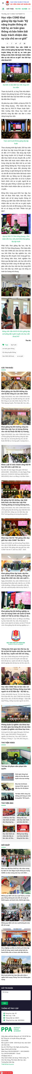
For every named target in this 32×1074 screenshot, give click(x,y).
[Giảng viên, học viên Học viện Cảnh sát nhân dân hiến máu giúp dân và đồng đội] (23, 812)
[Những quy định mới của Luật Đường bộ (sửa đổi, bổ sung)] (16, 912)
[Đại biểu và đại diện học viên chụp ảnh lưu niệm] (16, 73)
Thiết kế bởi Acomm (7, 1064)
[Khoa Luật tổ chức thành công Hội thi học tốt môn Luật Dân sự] (16, 454)
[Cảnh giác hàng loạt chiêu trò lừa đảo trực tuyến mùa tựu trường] (7, 777)
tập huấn (14, 345)
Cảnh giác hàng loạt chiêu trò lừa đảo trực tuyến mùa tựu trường (22, 776)
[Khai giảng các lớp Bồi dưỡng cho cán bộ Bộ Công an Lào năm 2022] (16, 380)
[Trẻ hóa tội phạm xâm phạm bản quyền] (16, 755)
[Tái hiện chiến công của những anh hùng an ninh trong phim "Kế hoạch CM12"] (7, 796)
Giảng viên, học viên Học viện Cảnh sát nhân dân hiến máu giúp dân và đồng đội (23, 822)
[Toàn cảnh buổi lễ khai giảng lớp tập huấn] (16, 129)
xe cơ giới (20, 356)
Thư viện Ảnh (7, 803)
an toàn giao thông (8, 348)
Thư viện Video (8, 743)
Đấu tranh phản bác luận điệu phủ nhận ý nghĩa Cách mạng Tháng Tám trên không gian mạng (15, 977)
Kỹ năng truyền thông (9, 352)
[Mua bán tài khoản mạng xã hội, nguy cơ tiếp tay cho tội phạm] (7, 786)
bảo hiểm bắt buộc (8, 356)
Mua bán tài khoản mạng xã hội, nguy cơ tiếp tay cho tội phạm (22, 786)
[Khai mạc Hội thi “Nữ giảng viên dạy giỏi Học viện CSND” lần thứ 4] (16, 527)
